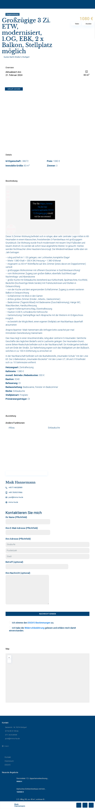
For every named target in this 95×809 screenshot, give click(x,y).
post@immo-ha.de (16, 497)
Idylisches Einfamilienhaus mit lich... (31, 789)
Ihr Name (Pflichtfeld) (16, 517)
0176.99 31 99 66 (11, 731)
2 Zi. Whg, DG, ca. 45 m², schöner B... (31, 799)
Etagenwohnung (12, 14)
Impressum (9, 761)
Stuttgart (25, 57)
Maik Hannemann (21, 482)
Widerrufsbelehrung (34, 628)
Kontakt (8, 757)
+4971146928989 (15, 488)
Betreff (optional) (14, 562)
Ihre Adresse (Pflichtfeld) (18, 538)
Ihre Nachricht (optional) (18, 573)
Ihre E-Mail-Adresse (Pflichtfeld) (22, 528)
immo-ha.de (13, 502)
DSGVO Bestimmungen (39, 622)
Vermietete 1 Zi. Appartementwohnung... (32, 778)
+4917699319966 (15, 492)
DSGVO (8, 765)
